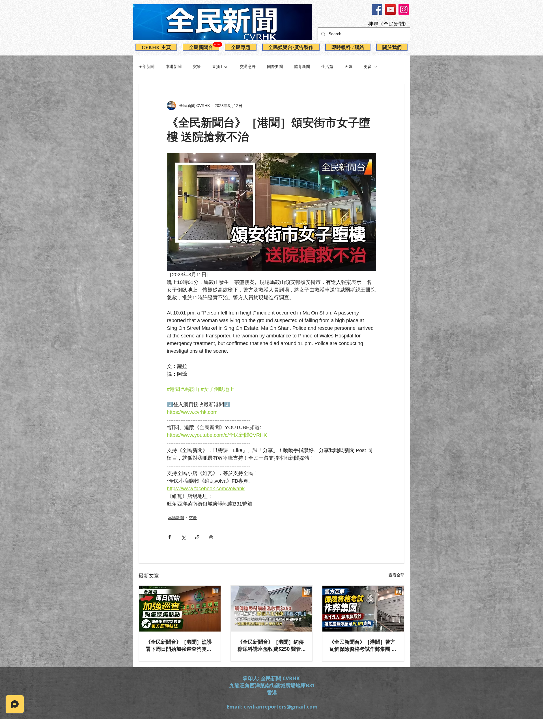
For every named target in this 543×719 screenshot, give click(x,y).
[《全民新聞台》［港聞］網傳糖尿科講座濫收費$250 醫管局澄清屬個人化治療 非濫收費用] (272, 609)
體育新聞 (302, 66)
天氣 (348, 66)
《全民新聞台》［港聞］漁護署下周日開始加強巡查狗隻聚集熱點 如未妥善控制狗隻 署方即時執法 (179, 645)
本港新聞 (174, 66)
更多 (368, 66)
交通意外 (248, 66)
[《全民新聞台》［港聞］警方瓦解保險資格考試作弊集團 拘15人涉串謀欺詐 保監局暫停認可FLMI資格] (363, 609)
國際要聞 (275, 66)
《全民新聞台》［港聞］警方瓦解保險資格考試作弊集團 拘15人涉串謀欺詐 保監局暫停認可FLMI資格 (363, 645)
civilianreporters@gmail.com (281, 706)
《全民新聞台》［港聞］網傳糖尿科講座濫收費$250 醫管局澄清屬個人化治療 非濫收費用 (271, 645)
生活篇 (327, 66)
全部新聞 (146, 66)
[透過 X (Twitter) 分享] (183, 537)
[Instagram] (403, 9)
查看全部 (396, 575)
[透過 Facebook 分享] (169, 537)
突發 (197, 66)
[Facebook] (377, 9)
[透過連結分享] (197, 537)
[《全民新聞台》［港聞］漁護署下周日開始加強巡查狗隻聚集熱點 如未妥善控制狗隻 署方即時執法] (180, 609)
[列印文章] (211, 537)
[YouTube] (390, 9)
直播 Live (220, 66)
